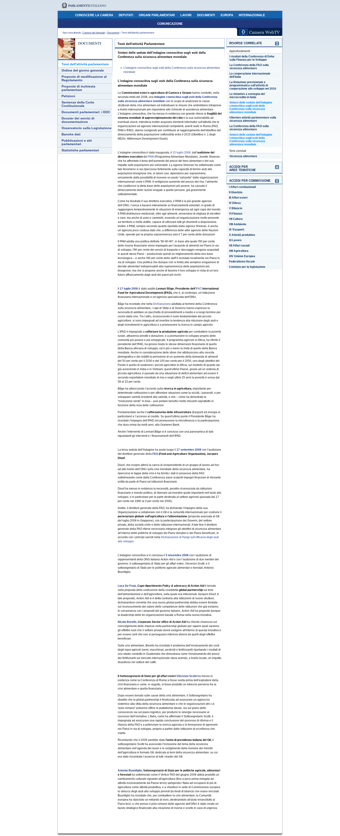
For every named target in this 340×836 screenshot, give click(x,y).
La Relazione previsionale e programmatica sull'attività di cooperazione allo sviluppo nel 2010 (252, 85)
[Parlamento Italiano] (83, 9)
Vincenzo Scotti (186, 676)
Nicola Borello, (127, 622)
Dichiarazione (162, 304)
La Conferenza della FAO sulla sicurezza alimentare (249, 66)
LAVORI (186, 15)
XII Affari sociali (239, 245)
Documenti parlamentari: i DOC (86, 112)
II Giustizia (235, 192)
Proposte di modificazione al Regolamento (84, 78)
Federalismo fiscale (242, 261)
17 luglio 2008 (129, 288)
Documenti (113, 32)
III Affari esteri (238, 197)
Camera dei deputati (93, 32)
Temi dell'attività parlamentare (85, 64)
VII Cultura (236, 219)
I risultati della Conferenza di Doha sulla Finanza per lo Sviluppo (251, 58)
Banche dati (71, 134)
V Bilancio (235, 208)
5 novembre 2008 (177, 555)
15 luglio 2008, (182, 152)
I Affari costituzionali (242, 187)
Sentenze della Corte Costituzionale (78, 104)
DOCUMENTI (206, 15)
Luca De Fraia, (127, 585)
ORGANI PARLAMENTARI (157, 15)
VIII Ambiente (237, 224)
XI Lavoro (235, 240)
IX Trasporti (236, 229)
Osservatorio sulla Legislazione (86, 128)
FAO (155, 453)
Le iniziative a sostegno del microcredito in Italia (247, 95)
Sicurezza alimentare (243, 156)
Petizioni (68, 96)
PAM (151, 156)
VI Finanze (235, 213)
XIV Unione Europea (242, 256)
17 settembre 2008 (188, 449)
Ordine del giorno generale (83, 70)
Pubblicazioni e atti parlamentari (77, 142)
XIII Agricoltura (238, 251)
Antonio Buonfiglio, (130, 770)
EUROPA (227, 15)
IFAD (199, 288)
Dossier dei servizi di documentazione (78, 120)
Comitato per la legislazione (247, 266)
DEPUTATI (126, 15)
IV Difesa (235, 203)
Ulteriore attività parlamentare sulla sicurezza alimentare (252, 119)
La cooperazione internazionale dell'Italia (249, 75)
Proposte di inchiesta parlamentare (78, 88)
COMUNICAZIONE (170, 23)
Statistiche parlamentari (80, 150)
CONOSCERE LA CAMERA (94, 15)
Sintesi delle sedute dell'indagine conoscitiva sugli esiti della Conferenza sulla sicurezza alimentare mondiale (250, 107)
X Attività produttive (242, 235)
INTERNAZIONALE (252, 15)
